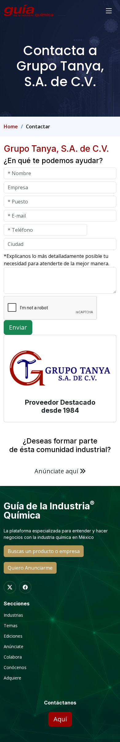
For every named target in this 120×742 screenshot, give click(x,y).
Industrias (13, 615)
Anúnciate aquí (57, 471)
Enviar (18, 327)
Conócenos (15, 667)
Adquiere (12, 678)
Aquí (60, 719)
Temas (11, 626)
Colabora (13, 657)
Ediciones (13, 636)
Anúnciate (13, 646)
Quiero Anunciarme (30, 567)
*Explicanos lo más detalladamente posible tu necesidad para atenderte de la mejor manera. (56, 260)
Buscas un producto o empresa (44, 551)
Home (11, 126)
